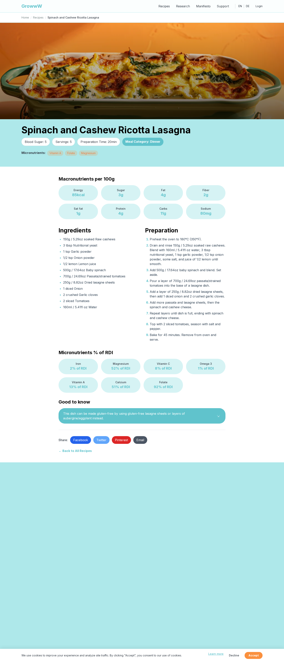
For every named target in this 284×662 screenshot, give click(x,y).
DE (247, 6)
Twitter (101, 440)
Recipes (164, 6)
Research (183, 6)
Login (259, 6)
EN (240, 6)
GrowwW (31, 6)
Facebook (80, 440)
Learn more (216, 653)
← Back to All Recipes (75, 451)
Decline (234, 655)
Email (140, 440)
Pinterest (121, 440)
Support (223, 6)
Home (25, 17)
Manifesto (203, 6)
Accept (253, 655)
